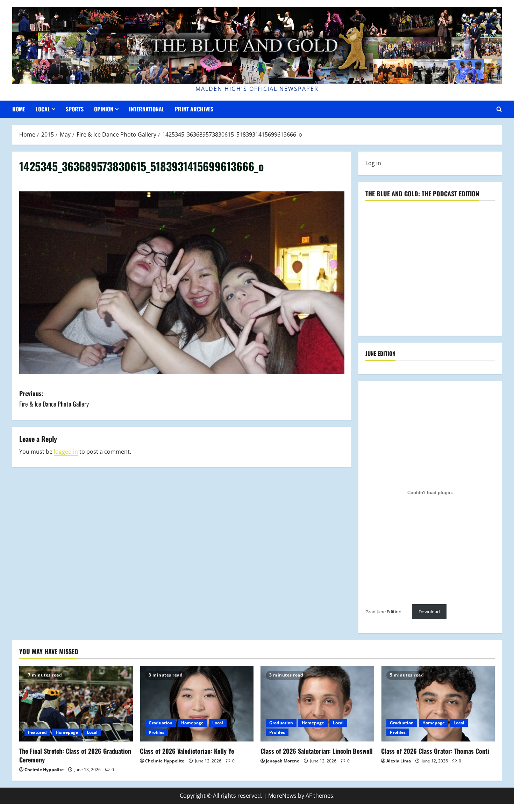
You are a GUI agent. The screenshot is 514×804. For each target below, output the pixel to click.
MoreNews (282, 795)
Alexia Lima (398, 761)
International (146, 109)
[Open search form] (499, 109)
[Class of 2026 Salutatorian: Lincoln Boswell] (317, 703)
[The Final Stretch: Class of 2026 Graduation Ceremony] (76, 703)
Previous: (54, 399)
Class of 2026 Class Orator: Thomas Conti (435, 750)
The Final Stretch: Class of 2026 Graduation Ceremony (75, 755)
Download (429, 611)
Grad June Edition (383, 611)
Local (43, 109)
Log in (373, 163)
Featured (37, 732)
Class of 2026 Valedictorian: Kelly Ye (187, 750)
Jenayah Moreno (282, 761)
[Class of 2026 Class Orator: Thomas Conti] (438, 703)
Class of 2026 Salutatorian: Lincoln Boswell (316, 750)
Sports (75, 109)
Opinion (103, 109)
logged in (66, 451)
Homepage (67, 732)
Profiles (156, 732)
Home (18, 109)
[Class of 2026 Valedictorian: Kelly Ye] (197, 703)
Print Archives (194, 109)
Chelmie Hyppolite (44, 770)
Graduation (160, 723)
